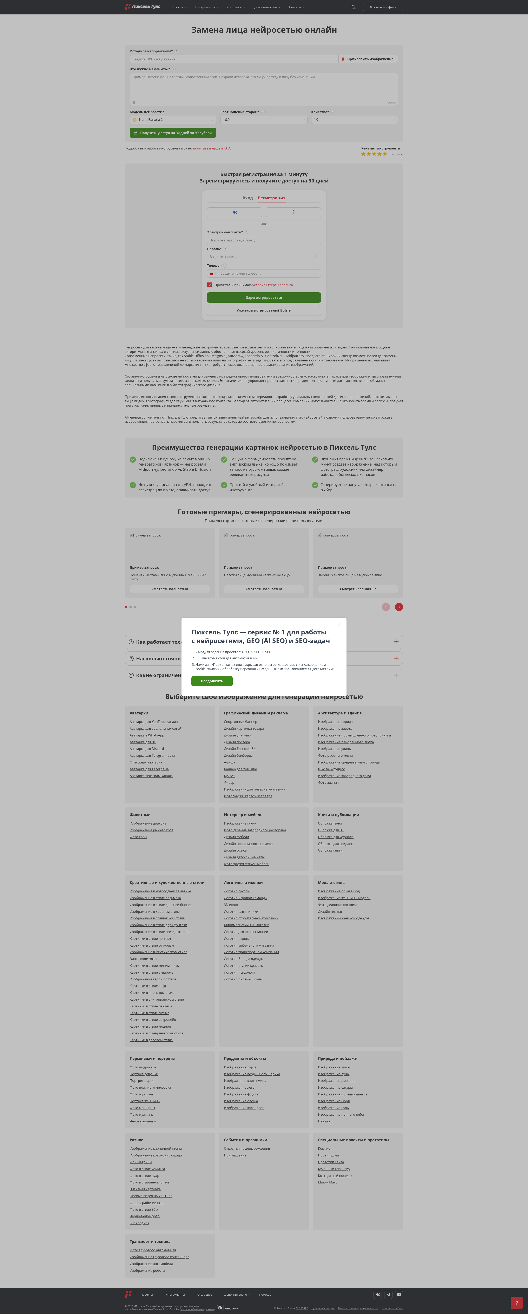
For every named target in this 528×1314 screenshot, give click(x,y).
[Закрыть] (339, 625)
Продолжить (212, 681)
